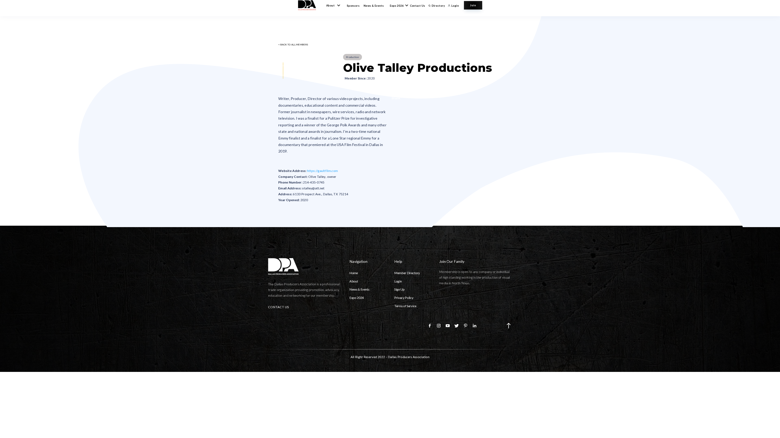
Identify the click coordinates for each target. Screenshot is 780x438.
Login (398, 281)
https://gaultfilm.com (322, 171)
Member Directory (407, 273)
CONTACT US (278, 307)
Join (473, 5)
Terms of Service (405, 306)
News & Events (374, 5)
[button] (332, 5)
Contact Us (417, 5)
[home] (309, 5)
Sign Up (399, 289)
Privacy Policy (403, 298)
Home (353, 273)
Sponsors (353, 5)
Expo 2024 (356, 298)
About (353, 281)
